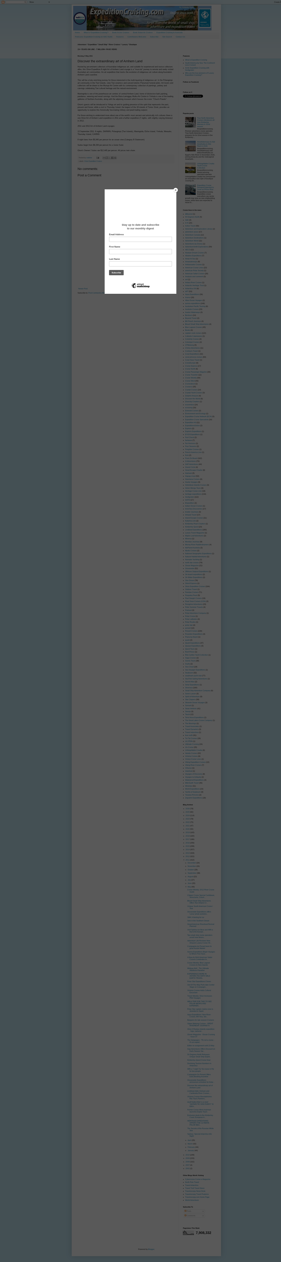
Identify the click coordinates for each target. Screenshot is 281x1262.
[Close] (175, 190)
